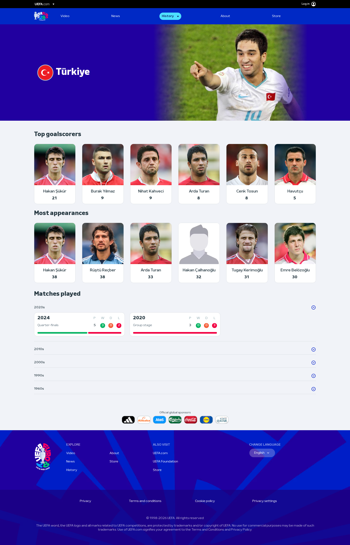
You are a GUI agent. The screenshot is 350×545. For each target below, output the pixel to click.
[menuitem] (81, 16)
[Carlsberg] (175, 420)
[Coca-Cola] (190, 420)
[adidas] (128, 420)
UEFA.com (160, 453)
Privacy (85, 501)
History (71, 470)
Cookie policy (205, 501)
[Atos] (159, 420)
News (70, 461)
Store (114, 461)
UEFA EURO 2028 (41, 16)
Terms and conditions (145, 501)
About (114, 453)
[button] (170, 16)
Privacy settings (264, 501)
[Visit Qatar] (221, 420)
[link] (65, 16)
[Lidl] (206, 420)
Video (70, 453)
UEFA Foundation (165, 461)
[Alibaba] (143, 420)
